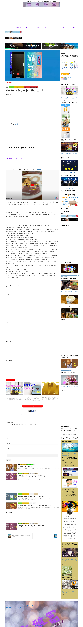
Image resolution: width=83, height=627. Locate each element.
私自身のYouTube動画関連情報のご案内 (28, 414)
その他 (64, 27)
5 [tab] (35, 403)
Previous (7, 392)
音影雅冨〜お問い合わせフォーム (68, 597)
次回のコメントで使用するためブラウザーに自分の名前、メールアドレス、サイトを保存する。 (25, 452)
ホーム (10, 27)
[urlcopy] (35, 411)
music (55, 27)
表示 (16, 124)
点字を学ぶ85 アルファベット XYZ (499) (31, 476)
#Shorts (39, 169)
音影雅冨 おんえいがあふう (14, 608)
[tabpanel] (14, 392)
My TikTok (27, 27)
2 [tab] (31, 403)
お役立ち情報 (73, 27)
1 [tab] (30, 403)
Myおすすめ (46, 27)
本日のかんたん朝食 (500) (26, 467)
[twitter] (30, 411)
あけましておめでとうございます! (14, 395)
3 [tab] (32, 403)
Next (58, 392)
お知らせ (63, 500)
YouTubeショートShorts (16, 414)
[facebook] (32, 411)
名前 (8, 438)
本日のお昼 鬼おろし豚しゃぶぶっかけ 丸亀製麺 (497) (34, 505)
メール (8, 443)
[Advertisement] (41, 18)
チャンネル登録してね (32, 406)
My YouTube (9, 414)
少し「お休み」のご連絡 (32, 395)
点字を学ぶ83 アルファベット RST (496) (31, 526)
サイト (8, 448)
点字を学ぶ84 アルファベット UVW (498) (31, 496)
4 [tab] (33, 403)
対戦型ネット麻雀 (19, 27)
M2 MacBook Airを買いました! (67, 188)
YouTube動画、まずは (37, 27)
